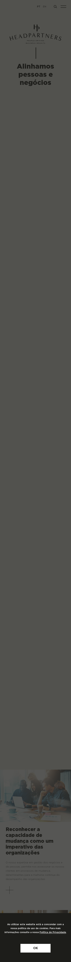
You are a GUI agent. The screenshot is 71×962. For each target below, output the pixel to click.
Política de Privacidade (53, 932)
